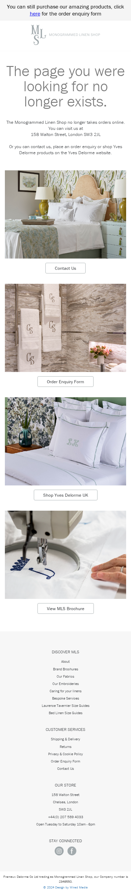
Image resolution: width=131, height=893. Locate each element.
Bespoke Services (65, 698)
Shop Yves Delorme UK (65, 495)
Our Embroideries (65, 683)
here (35, 13)
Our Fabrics (65, 676)
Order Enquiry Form (65, 381)
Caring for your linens (66, 691)
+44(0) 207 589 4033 (65, 817)
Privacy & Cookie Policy (65, 754)
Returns (66, 746)
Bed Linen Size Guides (66, 713)
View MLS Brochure (65, 608)
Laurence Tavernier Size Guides (66, 705)
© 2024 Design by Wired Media (65, 887)
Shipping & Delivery (65, 739)
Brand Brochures (65, 669)
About (65, 661)
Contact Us (65, 268)
